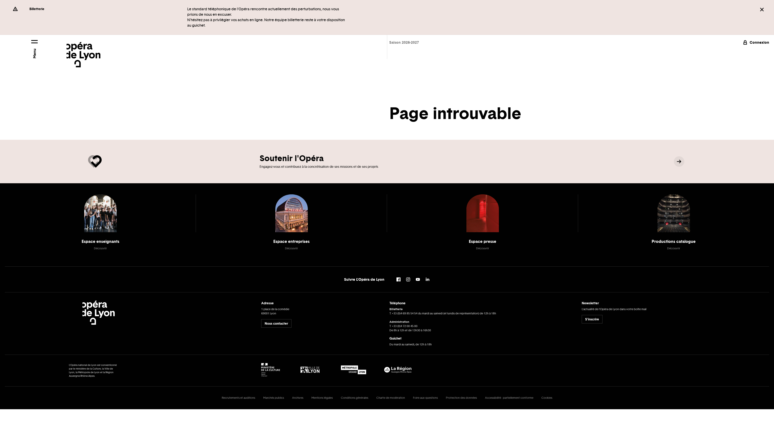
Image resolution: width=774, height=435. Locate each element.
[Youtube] (417, 279)
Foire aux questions (425, 398)
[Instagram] (408, 279)
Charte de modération (390, 398)
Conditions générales (354, 398)
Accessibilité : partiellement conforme (509, 398)
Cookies (546, 398)
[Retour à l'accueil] (83, 51)
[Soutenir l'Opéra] (679, 161)
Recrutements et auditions (238, 398)
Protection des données (461, 398)
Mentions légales (322, 398)
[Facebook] (398, 279)
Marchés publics (273, 398)
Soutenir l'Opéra (292, 158)
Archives (297, 398)
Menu (34, 53)
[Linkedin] (427, 279)
